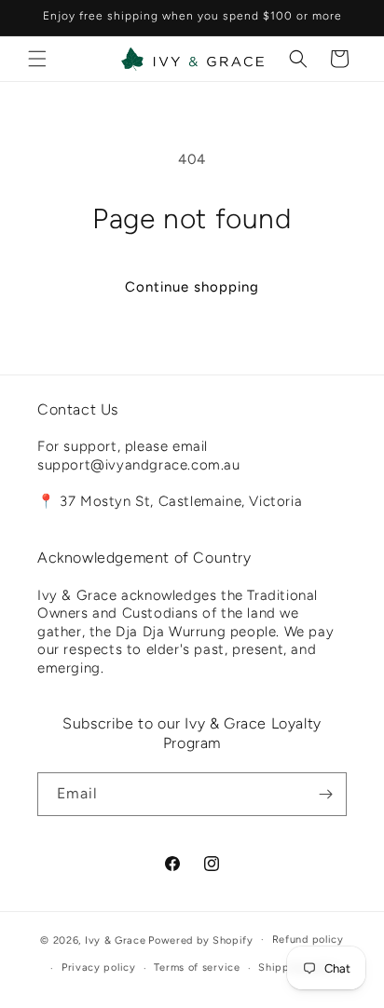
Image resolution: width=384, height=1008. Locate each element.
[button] (37, 58)
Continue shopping (192, 287)
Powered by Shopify (201, 939)
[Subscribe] (325, 794)
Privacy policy (99, 967)
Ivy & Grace (115, 939)
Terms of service (197, 967)
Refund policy (308, 939)
